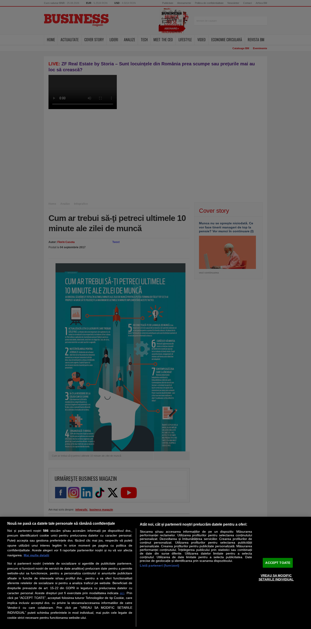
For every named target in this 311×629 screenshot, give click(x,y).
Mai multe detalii (36, 555)
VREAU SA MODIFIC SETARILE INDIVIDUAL (276, 577)
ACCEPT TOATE (277, 562)
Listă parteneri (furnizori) (159, 565)
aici (122, 593)
